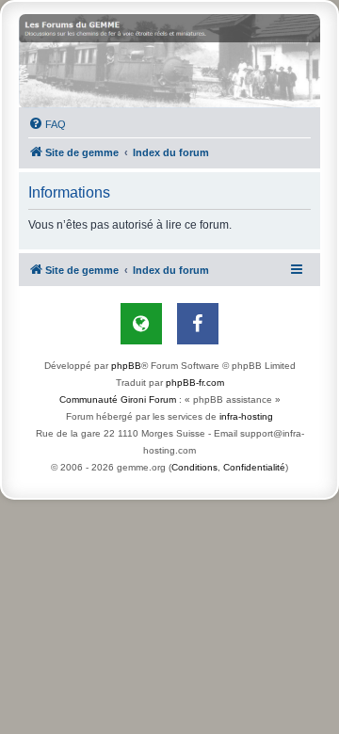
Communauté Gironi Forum (117, 399)
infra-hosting (246, 416)
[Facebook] (197, 323)
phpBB (126, 365)
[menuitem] (47, 124)
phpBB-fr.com (195, 382)
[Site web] (141, 323)
